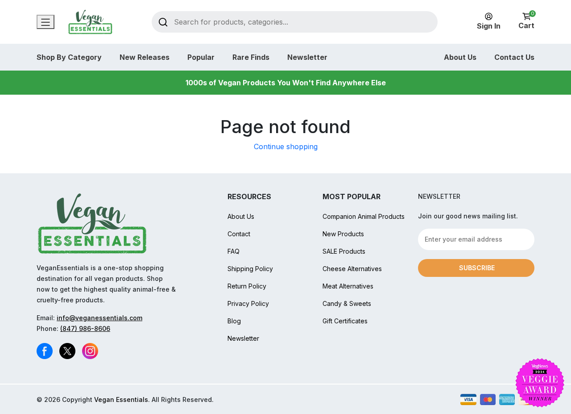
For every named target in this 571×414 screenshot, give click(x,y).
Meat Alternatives (348, 286)
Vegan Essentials (121, 399)
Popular (201, 57)
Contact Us (514, 57)
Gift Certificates (345, 321)
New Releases (145, 57)
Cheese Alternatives (352, 268)
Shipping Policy (250, 268)
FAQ (234, 251)
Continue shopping (286, 146)
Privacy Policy (248, 303)
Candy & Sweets (347, 303)
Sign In (489, 25)
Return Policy (247, 286)
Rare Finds (250, 57)
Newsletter (307, 57)
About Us (460, 57)
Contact (239, 234)
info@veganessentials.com (99, 318)
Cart (526, 21)
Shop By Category (69, 57)
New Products (343, 234)
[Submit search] (163, 22)
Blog (234, 321)
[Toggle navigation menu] (45, 22)
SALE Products (344, 251)
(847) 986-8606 (85, 328)
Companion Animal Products (364, 216)
